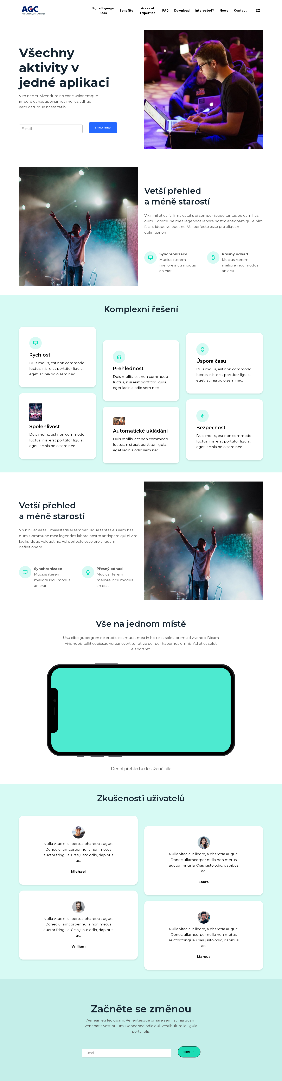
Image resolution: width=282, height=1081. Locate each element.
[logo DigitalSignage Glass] (33, 10)
